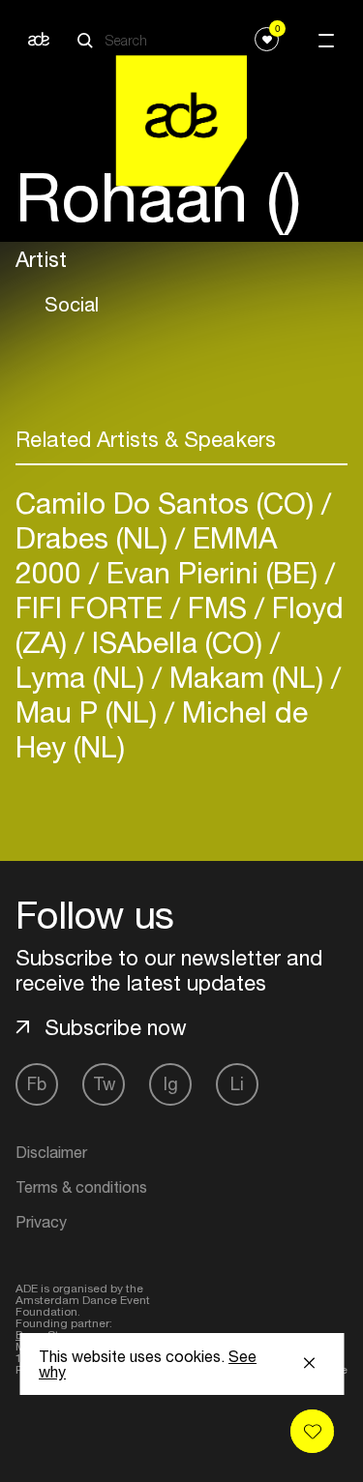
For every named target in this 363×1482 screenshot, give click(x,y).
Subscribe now (116, 1027)
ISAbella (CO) (177, 642)
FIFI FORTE (92, 607)
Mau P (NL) (90, 711)
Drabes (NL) (95, 537)
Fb (36, 1084)
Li (237, 1084)
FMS (217, 607)
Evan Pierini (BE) (212, 572)
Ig (171, 1084)
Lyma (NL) (83, 677)
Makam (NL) (246, 677)
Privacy (41, 1222)
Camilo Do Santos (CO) (168, 502)
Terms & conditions (81, 1187)
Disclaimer (51, 1152)
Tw (104, 1084)
